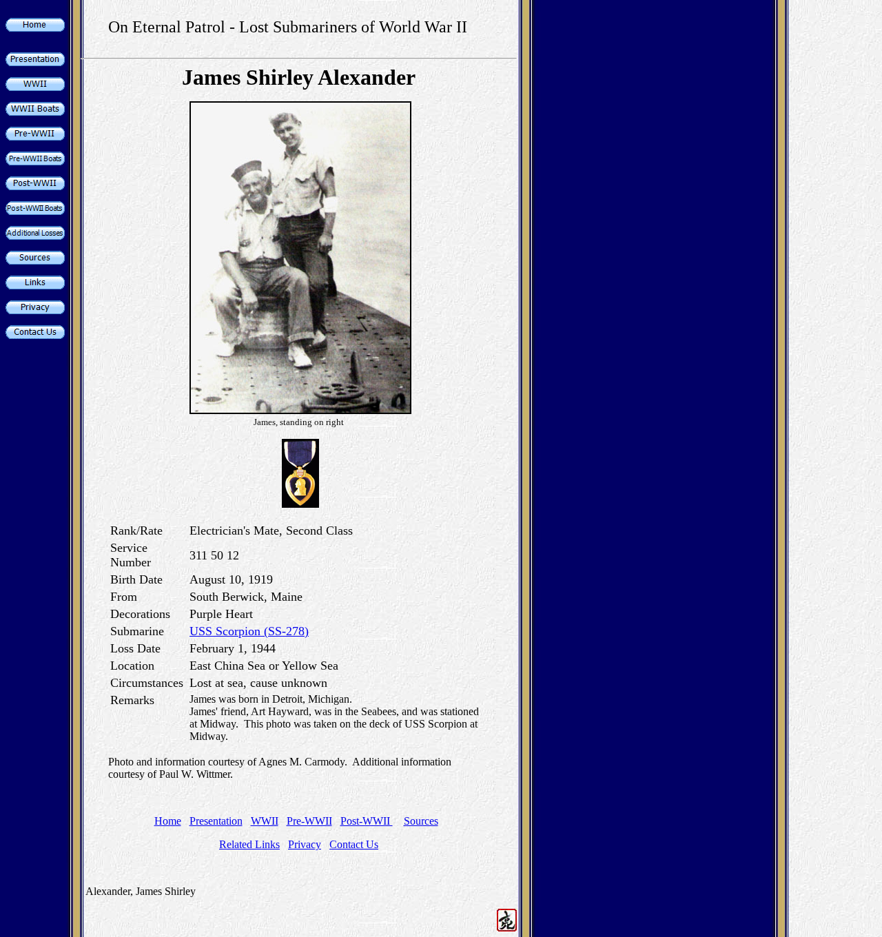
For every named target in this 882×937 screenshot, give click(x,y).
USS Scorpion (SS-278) (249, 631)
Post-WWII (366, 821)
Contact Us (353, 844)
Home (167, 821)
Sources (421, 821)
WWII (264, 821)
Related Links (249, 844)
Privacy (304, 844)
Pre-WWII (309, 821)
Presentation (216, 821)
